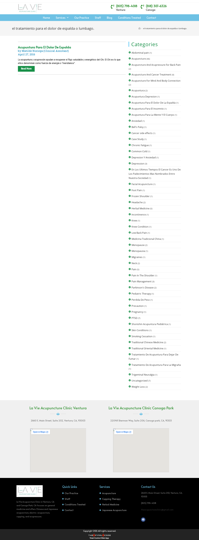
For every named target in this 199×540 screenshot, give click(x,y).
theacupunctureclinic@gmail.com (157, 509)
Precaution (138, 306)
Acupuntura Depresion (144, 96)
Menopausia (138, 251)
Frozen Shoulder (141, 196)
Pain (134, 269)
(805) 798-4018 (126, 6)
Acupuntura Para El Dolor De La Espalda (154, 102)
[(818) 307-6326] (142, 7)
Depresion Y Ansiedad (144, 157)
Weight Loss (138, 386)
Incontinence (139, 214)
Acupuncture (139, 58)
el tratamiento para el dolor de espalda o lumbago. (165, 28)
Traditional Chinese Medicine (147, 342)
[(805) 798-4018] (112, 7)
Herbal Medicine (140, 208)
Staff (98, 17)
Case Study (138, 139)
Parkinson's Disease (143, 287)
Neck (134, 263)
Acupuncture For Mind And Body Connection (156, 80)
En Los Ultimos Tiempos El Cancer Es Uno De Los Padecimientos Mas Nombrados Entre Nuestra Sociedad (155, 174)
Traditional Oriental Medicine (147, 348)
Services (60, 17)
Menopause (138, 245)
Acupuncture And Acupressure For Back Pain (156, 64)
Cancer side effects (142, 133)
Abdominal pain (140, 52)
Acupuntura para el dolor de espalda (44, 47)
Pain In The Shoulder (143, 275)
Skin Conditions (140, 330)
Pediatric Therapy (141, 293)
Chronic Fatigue (140, 145)
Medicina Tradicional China (146, 239)
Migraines (137, 257)
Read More (26, 69)
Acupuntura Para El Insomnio (148, 108)
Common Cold (139, 151)
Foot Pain (137, 190)
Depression (138, 163)
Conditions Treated (129, 17)
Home (46, 17)
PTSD (134, 318)
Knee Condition (140, 226)
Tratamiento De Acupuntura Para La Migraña (156, 365)
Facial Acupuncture (142, 184)
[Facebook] (143, 519)
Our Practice (81, 17)
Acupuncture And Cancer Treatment (151, 74)
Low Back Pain (139, 232)
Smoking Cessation (142, 336)
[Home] (139, 28)
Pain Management (142, 281)
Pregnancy (137, 311)
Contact (151, 17)
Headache (137, 202)
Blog (109, 17)
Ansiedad (137, 121)
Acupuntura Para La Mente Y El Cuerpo (153, 114)
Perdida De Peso (141, 299)
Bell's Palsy (137, 127)
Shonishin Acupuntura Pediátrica (150, 324)
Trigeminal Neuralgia (143, 374)
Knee (134, 220)
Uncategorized (140, 380)
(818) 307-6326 (156, 6)
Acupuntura (138, 90)
